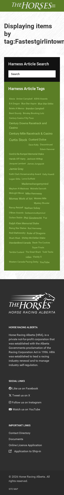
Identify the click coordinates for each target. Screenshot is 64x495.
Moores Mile (40, 198)
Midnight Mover (16, 193)
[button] (53, 6)
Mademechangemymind (35, 183)
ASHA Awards (40, 99)
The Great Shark (33, 252)
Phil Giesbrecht (33, 218)
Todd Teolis (47, 252)
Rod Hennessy (34, 228)
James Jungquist (35, 163)
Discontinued (46, 144)
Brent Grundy (15, 113)
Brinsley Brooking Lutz (33, 113)
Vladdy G (37, 257)
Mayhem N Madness (19, 188)
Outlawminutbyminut (35, 213)
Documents (16, 439)
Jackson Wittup (35, 158)
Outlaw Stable (15, 217)
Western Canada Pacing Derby (23, 262)
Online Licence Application (25, 445)
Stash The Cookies (41, 242)
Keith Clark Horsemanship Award (25, 174)
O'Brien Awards (16, 213)
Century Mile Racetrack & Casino (31, 133)
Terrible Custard (16, 252)
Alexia (12, 99)
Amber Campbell (24, 99)
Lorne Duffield (28, 179)
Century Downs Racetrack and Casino (28, 125)
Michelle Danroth (38, 188)
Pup (45, 218)
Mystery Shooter (41, 203)
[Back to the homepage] (32, 6)
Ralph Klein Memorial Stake (24, 223)
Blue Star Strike (45, 103)
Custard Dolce (37, 139)
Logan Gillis (14, 179)
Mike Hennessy (33, 193)
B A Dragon (14, 103)
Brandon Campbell (35, 108)
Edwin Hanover (47, 149)
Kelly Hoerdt (48, 174)
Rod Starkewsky (17, 233)
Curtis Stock (18, 140)
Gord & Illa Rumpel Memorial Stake (26, 154)
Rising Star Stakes (17, 228)
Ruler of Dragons (36, 233)
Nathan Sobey (32, 208)
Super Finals (38, 247)
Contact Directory (19, 433)
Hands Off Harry (17, 158)
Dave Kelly (34, 145)
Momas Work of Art (21, 198)
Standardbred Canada (20, 242)
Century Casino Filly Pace (21, 118)
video (28, 257)
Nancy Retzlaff (16, 207)
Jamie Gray (16, 169)
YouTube (44, 262)
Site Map (13, 489)
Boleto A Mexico (16, 108)
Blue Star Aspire (28, 103)
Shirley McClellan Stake (33, 238)
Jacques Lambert (17, 163)
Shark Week (14, 238)
